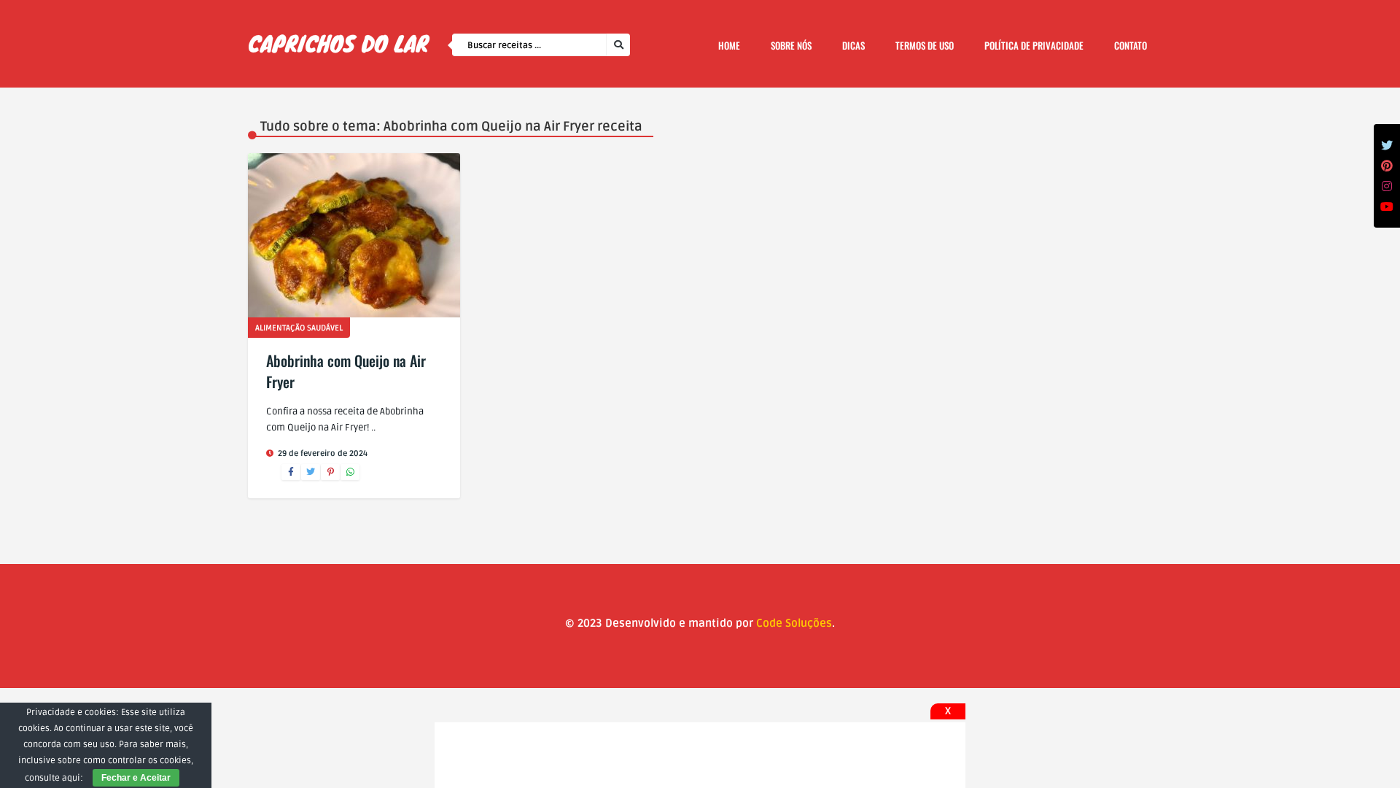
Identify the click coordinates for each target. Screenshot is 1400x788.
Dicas (853, 45)
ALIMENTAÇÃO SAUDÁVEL (299, 328)
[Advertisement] (700, 755)
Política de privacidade (1034, 45)
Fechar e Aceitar (136, 778)
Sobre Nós (791, 45)
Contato (1130, 45)
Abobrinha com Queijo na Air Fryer (346, 371)
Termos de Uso (924, 45)
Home (729, 45)
